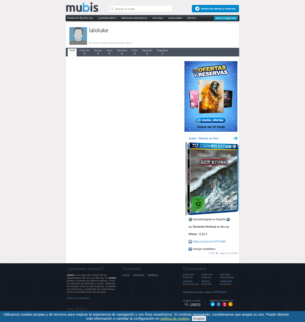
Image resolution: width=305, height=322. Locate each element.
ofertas (206, 282)
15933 (195, 304)
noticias (191, 282)
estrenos (206, 276)
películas (188, 276)
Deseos (98, 52)
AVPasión (205, 291)
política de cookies (174, 318)
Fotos (134, 52)
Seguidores (162, 52)
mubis (82, 7)
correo (126, 275)
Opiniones (122, 52)
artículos (227, 276)
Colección (84, 52)
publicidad (138, 275)
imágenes (226, 282)
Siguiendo (147, 52)
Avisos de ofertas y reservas (218, 8)
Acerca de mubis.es (78, 298)
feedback (153, 275)
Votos (109, 52)
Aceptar (199, 318)
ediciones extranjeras (134, 17)
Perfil (72, 50)
